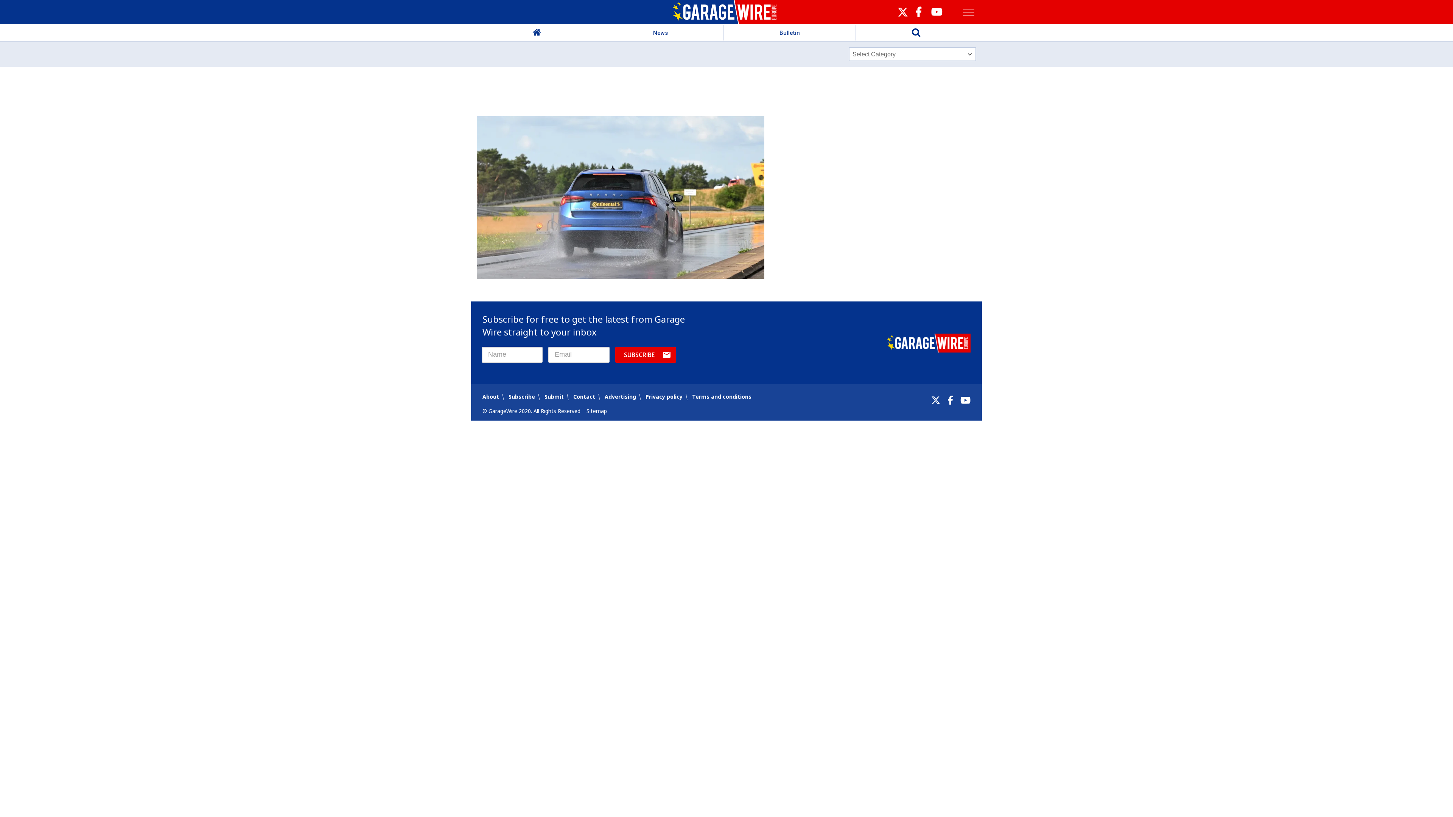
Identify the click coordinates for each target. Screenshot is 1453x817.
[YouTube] (965, 400)
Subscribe (639, 355)
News (660, 33)
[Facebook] (950, 400)
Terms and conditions (721, 396)
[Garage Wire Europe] (727, 12)
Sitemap (596, 411)
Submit (554, 396)
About (490, 396)
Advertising (620, 396)
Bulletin (789, 33)
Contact (584, 396)
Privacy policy (664, 396)
